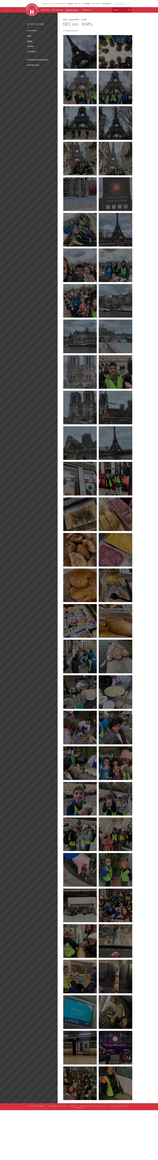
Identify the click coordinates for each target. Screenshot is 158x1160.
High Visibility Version (37, 1106)
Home (65, 19)
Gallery (84, 19)
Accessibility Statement (57, 1106)
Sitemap (73, 1106)
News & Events (74, 19)
